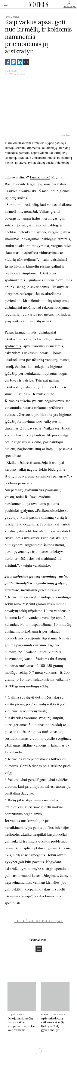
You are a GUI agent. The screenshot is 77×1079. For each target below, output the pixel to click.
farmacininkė (40, 177)
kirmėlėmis (39, 143)
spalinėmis (13, 345)
